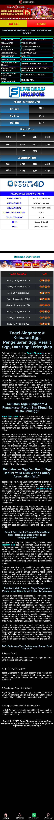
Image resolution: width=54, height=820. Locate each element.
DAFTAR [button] (14, 24)
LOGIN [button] (40, 24)
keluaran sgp (34, 726)
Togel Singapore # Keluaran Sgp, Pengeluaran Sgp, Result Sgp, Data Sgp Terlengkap (26, 722)
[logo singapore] (27, 3)
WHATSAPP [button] (34, 818)
